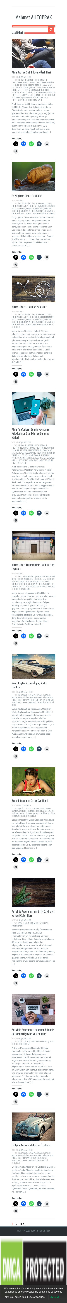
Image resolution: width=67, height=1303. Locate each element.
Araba (20, 695)
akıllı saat (26, 80)
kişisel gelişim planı (43, 813)
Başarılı (37, 808)
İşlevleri (51, 1041)
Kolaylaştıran (31, 460)
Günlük (14, 460)
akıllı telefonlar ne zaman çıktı (30, 81)
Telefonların (16, 463)
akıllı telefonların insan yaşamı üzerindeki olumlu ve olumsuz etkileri (30, 91)
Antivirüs (21, 923)
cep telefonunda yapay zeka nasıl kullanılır (33, 93)
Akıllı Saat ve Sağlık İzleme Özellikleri (31, 72)
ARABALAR (22, 692)
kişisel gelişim (31, 813)
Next (23, 1224)
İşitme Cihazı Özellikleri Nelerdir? (29, 307)
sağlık (40, 100)
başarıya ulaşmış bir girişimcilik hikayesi (26, 811)
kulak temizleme (18, 213)
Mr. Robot (27, 77)
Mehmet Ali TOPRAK (33, 17)
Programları (25, 1044)
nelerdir (50, 324)
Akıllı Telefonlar (36, 80)
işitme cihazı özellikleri (25, 206)
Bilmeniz (28, 1041)
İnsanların (44, 811)
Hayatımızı (22, 460)
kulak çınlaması (26, 208)
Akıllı (20, 80)
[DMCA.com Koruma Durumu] (33, 1269)
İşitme (24, 203)
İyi (35, 206)
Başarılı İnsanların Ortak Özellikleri (30, 801)
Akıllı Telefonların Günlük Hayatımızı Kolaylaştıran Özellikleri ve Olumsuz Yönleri (31, 433)
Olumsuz (40, 460)
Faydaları (26, 576)
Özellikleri (30, 100)
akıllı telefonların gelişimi (22, 87)
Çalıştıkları (29, 923)
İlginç (38, 702)
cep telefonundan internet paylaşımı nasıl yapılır (33, 96)
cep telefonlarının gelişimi (42, 92)
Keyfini (42, 702)
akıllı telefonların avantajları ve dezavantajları (35, 85)
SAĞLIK (21, 200)
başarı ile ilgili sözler (25, 808)
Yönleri (24, 463)
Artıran (35, 700)
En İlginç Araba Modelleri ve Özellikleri (31, 1145)
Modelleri (44, 1160)
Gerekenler (35, 1041)
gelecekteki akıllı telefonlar (44, 458)
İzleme (22, 100)
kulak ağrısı (41, 206)
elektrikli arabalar (28, 702)
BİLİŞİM (21, 77)
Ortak (25, 816)
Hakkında (43, 1041)
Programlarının (18, 925)
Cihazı (20, 203)
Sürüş (14, 705)
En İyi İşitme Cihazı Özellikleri (27, 196)
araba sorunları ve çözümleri (33, 695)
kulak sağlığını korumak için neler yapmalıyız (37, 211)
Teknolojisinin (25, 589)
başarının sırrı (45, 808)
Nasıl (37, 923)
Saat (35, 100)
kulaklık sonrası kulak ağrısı (35, 213)
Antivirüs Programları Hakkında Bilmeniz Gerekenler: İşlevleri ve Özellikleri (33, 1032)
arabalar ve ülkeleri (37, 697)
